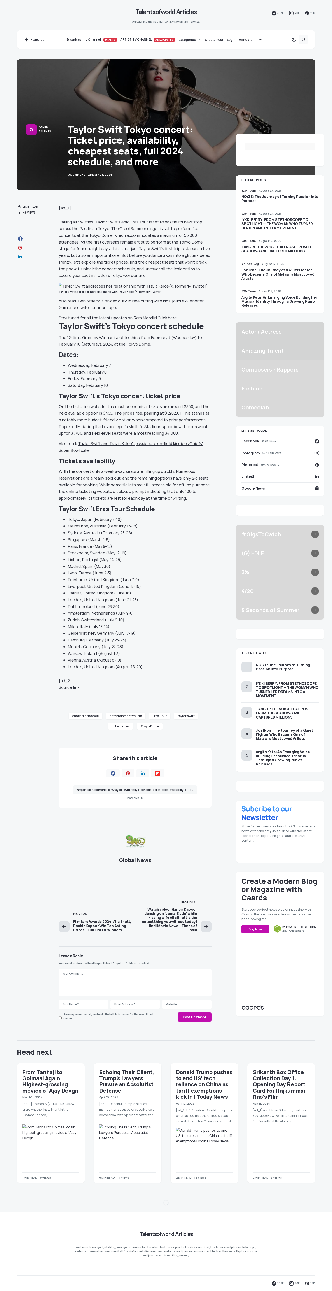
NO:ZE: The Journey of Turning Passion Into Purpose (279, 198)
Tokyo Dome (101, 235)
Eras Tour (160, 716)
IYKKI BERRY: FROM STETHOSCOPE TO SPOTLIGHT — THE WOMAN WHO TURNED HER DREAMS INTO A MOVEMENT (277, 223)
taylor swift (186, 716)
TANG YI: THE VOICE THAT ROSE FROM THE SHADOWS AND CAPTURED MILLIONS (277, 248)
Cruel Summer (132, 228)
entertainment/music (126, 716)
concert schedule (85, 716)
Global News (135, 860)
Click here (167, 317)
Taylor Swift (106, 222)
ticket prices (120, 726)
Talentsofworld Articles (166, 11)
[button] (294, 39)
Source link (69, 687)
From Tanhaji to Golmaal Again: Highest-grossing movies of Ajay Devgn (50, 1081)
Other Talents (45, 129)
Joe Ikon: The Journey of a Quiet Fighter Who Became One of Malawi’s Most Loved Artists (277, 274)
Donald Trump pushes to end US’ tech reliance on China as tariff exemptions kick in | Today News (204, 1084)
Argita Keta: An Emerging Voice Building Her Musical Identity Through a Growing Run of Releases (279, 301)
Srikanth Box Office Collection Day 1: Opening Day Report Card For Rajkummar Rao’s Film (279, 1084)
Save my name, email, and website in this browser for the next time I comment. (108, 1016)
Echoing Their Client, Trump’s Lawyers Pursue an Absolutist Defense (126, 1081)
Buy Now (255, 929)
